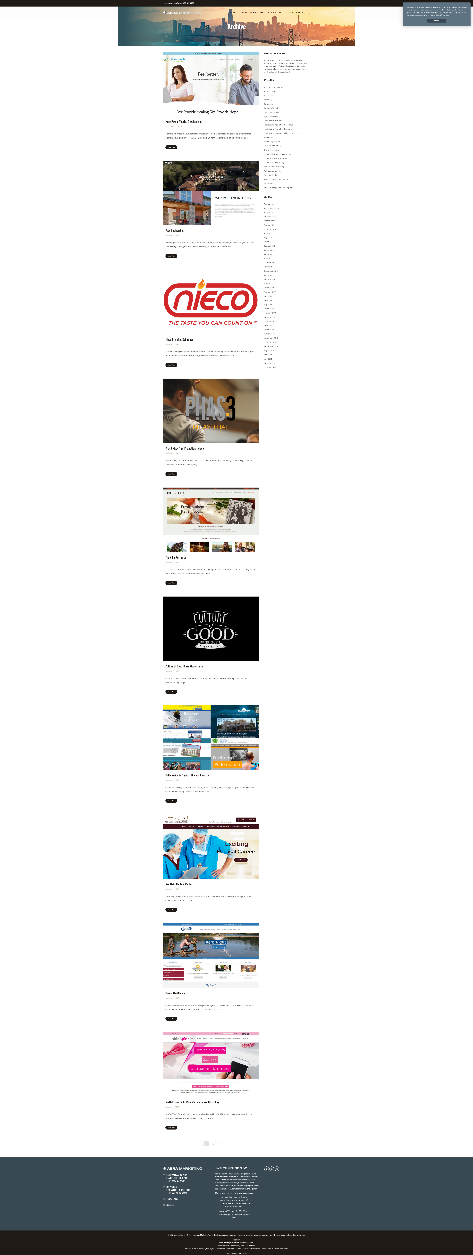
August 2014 (269, 350)
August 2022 (269, 237)
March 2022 (269, 242)
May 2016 (268, 304)
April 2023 (268, 233)
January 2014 (270, 363)
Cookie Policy (242, 1253)
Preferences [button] (445, 15)
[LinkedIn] (266, 1168)
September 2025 (271, 208)
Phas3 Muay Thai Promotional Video (184, 448)
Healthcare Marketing (274, 121)
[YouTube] (272, 1168)
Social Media (269, 183)
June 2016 (268, 300)
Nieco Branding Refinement (179, 339)
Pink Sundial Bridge (272, 171)
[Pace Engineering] (211, 193)
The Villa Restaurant (176, 557)
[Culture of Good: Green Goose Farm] (211, 629)
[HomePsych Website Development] (211, 84)
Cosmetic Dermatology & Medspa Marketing (253, 1235)
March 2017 (269, 288)
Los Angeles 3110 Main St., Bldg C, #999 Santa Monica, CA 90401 (178, 1190)
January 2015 (269, 334)
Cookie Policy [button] (455, 12)
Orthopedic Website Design (276, 158)
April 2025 (268, 212)
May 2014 (268, 359)
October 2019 (270, 263)
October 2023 (270, 229)
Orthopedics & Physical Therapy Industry (187, 775)
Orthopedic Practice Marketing (277, 154)
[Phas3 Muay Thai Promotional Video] (211, 411)
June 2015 (268, 325)
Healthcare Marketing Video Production (281, 133)
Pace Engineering (174, 230)
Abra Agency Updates (273, 87)
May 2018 (268, 275)
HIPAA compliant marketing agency (241, 1188)
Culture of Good (271, 108)
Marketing (268, 137)
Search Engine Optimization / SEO (279, 179)
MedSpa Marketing (272, 146)
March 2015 (269, 330)
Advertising (269, 95)
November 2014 (271, 338)
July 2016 (268, 296)
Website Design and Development (279, 188)
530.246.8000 (172, 1199)
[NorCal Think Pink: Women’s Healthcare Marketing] (211, 1064)
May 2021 (268, 254)
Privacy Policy (231, 1253)
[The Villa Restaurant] (211, 520)
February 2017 (270, 292)
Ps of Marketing (271, 175)
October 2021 (269, 246)
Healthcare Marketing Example (278, 129)
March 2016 (269, 309)
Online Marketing (271, 150)
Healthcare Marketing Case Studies (280, 125)
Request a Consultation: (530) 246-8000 (179, 3)
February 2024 (270, 225)
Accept (436, 21)
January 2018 (269, 279)
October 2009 (270, 367)
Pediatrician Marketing (274, 167)
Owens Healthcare (175, 993)
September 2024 (271, 221)
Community (269, 104)
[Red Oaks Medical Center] (211, 846)
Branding (268, 100)
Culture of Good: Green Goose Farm (184, 666)
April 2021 (268, 258)
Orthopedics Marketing (274, 162)
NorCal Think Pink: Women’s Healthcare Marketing (192, 1102)
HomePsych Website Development (183, 121)
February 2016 (270, 313)
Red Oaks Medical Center (178, 884)
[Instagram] (277, 1168)
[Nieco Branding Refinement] (211, 302)
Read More (171, 147)
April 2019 (268, 267)
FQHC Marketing (271, 116)
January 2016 (269, 317)
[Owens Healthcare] (211, 955)
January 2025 (270, 217)
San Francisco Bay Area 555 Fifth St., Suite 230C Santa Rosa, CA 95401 (177, 1178)
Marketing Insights (272, 142)
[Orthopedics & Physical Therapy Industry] (211, 737)
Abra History (269, 91)
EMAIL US (170, 1205)
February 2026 (270, 204)
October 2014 (270, 342)
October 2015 (270, 321)
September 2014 (271, 346)
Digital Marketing (271, 112)
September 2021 (271, 250)
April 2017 (268, 284)
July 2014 (268, 355)
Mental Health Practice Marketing (281, 1235)
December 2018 (271, 271)
